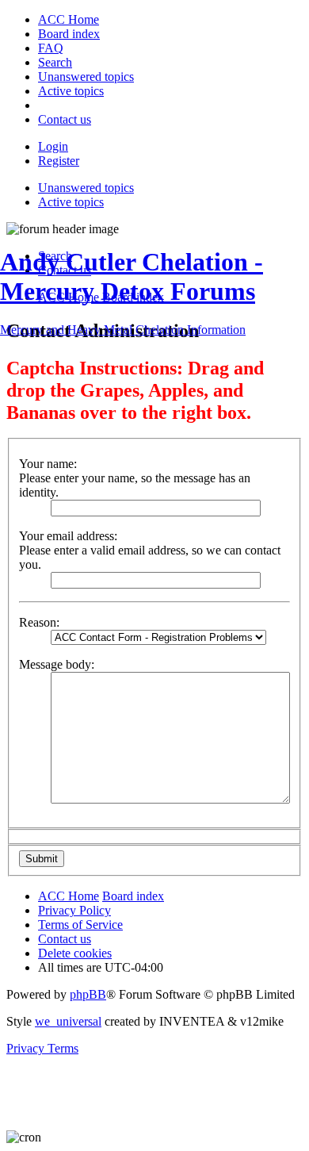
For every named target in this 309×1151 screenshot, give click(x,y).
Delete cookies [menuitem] (75, 953)
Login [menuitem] (53, 146)
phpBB (88, 994)
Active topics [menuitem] (71, 202)
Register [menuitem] (58, 160)
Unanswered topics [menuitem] (86, 187)
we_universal (68, 1021)
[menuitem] (68, 19)
